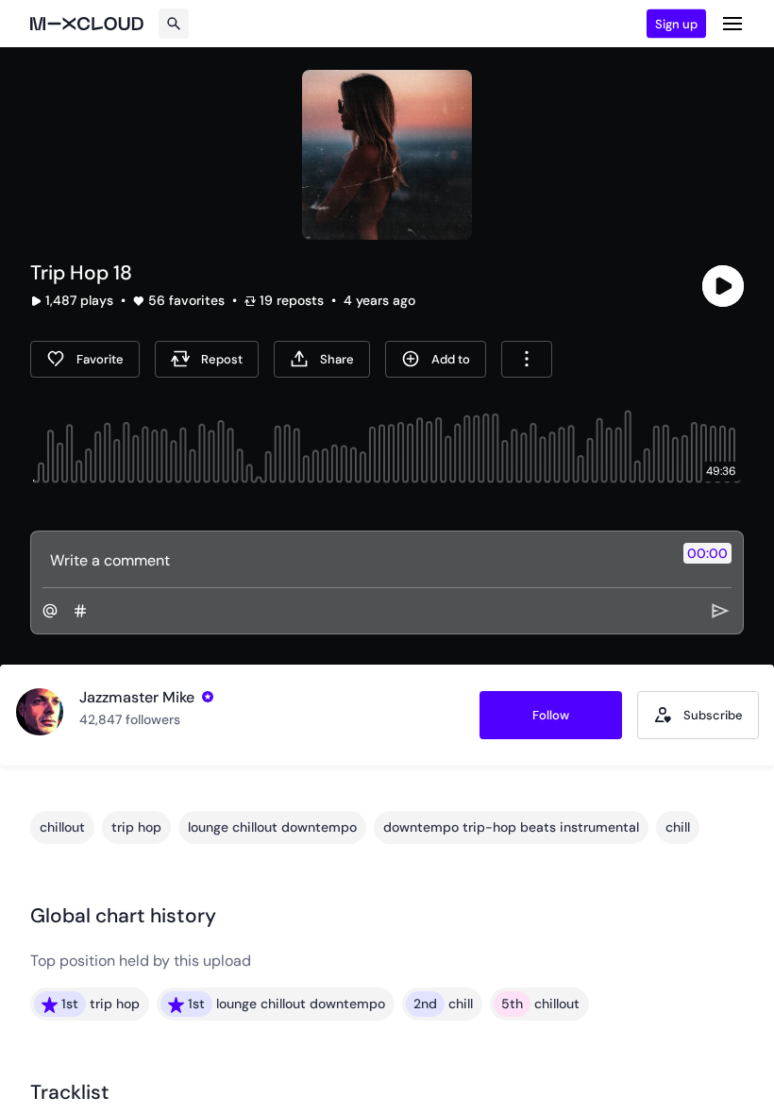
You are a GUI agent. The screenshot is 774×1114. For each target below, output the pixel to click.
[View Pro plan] (207, 696)
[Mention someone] (50, 610)
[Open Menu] (732, 23)
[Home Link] (86, 23)
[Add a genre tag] (80, 610)
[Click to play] (723, 286)
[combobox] (526, 359)
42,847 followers (129, 719)
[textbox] (355, 560)
